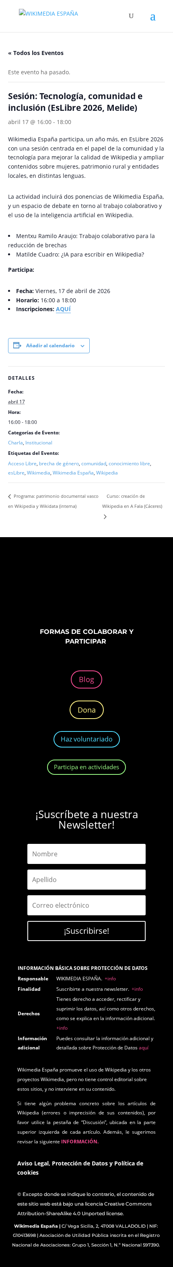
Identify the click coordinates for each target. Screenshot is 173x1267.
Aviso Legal (33, 1163)
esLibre (16, 472)
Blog (86, 679)
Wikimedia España (73, 472)
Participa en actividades (86, 767)
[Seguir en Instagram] (78, 592)
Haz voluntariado (87, 739)
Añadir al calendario (50, 345)
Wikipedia (107, 472)
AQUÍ (63, 309)
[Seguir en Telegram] (126, 592)
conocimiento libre (129, 463)
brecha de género (59, 463)
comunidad (93, 463)
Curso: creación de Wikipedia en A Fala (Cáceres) (132, 501)
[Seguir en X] (62, 592)
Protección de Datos (80, 1163)
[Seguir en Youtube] (110, 592)
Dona (87, 710)
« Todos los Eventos (36, 53)
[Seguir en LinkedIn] (94, 592)
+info (110, 978)
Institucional (38, 442)
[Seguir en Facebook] (46, 592)
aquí (143, 1047)
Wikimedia (38, 472)
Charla (15, 442)
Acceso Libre (22, 463)
